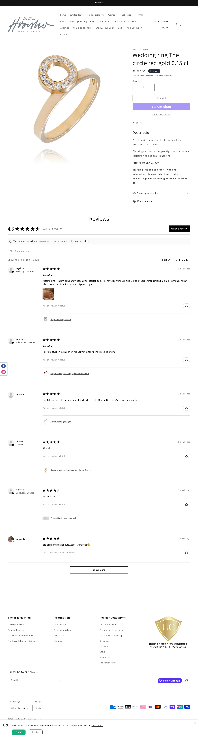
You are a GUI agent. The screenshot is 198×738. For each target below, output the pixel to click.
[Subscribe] (59, 680)
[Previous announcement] (8, 3)
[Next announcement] (189, 3)
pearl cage (105, 657)
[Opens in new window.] (13, 541)
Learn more (97, 725)
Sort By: (166, 259)
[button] (113, 15)
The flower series (108, 662)
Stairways (104, 641)
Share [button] (139, 122)
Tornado (104, 646)
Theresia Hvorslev (16, 624)
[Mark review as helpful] (186, 305)
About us (58, 641)
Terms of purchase (63, 630)
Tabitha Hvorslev (16, 630)
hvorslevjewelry (20, 719)
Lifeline (103, 651)
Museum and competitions (20, 635)
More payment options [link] (161, 114)
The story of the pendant (111, 630)
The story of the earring (111, 635)
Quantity (136, 81)
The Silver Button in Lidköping (22, 641)
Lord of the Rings (108, 624)
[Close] (194, 722)
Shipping (149, 76)
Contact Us (59, 635)
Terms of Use (60, 624)
